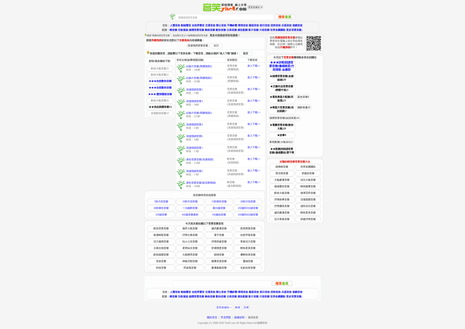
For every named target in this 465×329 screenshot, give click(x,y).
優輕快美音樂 (248, 254)
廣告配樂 (243, 30)
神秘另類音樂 (190, 261)
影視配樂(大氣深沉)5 (281, 142)
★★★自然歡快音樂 (160, 81)
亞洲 (246, 307)
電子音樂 (219, 235)
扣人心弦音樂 (190, 241)
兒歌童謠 (183, 30)
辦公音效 (221, 25)
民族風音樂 (190, 267)
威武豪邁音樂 (219, 228)
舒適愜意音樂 (219, 248)
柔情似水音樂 (190, 248)
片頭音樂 (264, 30)
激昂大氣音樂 (190, 228)
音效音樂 (161, 261)
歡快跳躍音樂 (161, 254)
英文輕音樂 (282, 173)
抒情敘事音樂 (282, 199)
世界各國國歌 (278, 30)
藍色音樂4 (303, 97)
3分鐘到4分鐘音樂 (248, 214)
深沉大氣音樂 (308, 180)
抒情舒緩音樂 (219, 241)
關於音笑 (212, 317)
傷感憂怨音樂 (282, 186)
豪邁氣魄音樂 (219, 267)
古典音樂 (232, 30)
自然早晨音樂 (248, 235)
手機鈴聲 (232, 25)
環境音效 (243, 25)
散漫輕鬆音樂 (161, 235)
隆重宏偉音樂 (219, 261)
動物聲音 (186, 25)
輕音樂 (173, 30)
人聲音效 (175, 25)
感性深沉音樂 (308, 206)
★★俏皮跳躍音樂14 (160, 107)
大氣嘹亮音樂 (190, 254)
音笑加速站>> (224, 307)
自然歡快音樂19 (160, 113)
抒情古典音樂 (190, 235)
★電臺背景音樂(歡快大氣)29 (282, 127)
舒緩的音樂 (308, 173)
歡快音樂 (221, 30)
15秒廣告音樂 (219, 201)
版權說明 (239, 317)
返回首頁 (253, 317)
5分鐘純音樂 (219, 214)
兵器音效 (287, 25)
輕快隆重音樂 (308, 186)
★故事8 (281, 135)
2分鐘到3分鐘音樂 (248, 208)
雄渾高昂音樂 (308, 193)
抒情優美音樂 (282, 206)
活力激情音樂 (161, 241)
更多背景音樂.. (294, 30)
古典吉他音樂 (161, 248)
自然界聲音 (198, 25)
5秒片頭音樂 (161, 201)
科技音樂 (161, 267)
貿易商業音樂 (248, 228)
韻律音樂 (219, 254)
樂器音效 (254, 25)
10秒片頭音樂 (190, 201)
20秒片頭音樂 (248, 201)
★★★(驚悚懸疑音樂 (160, 94)
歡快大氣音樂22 (160, 74)
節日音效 (265, 25)
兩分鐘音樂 (219, 208)
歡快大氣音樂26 (160, 100)
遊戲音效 (297, 25)
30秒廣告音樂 (161, 208)
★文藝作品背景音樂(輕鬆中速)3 (281, 88)
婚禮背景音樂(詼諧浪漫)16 (284, 118)
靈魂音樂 (248, 261)
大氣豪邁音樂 (282, 180)
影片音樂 (253, 30)
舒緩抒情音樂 (308, 219)
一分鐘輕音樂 (190, 208)
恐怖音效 (276, 25)
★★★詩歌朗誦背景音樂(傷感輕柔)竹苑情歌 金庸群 (281, 66)
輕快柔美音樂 (248, 248)
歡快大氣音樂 (282, 193)
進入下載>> (253, 65)
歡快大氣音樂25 (160, 68)
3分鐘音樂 (161, 214)
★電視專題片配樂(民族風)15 (282, 99)
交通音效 (210, 25)
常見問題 (226, 317)
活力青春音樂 (282, 219)
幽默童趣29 (304, 107)
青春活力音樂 (248, 241)
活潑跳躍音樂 (308, 199)
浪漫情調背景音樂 (198, 45)
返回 (216, 45)
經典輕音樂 (282, 166)
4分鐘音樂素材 (190, 214)
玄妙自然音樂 (248, 267)
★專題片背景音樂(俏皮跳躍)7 (282, 109)
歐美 (237, 307)
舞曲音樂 (210, 30)
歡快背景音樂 (161, 228)
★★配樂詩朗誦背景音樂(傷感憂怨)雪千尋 (281, 151)
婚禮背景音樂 (196, 30)
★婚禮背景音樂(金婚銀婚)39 (282, 78)
